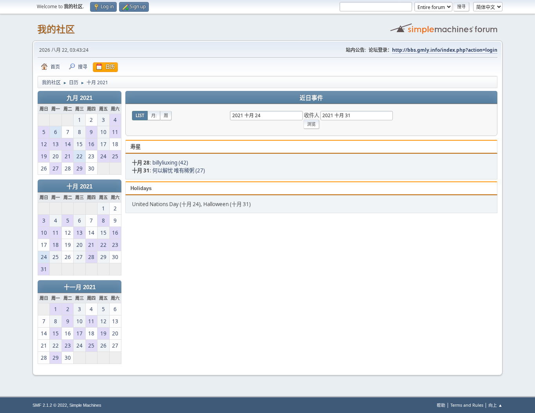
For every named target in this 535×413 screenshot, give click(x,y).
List (140, 115)
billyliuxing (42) (170, 162)
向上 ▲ (495, 405)
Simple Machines (85, 405)
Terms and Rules (466, 405)
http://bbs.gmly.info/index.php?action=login (444, 50)
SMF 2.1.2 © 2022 (50, 405)
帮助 (441, 405)
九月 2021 (79, 98)
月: (154, 115)
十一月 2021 (80, 287)
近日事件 (311, 98)
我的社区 (56, 29)
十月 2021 (79, 186)
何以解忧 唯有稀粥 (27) (178, 170)
